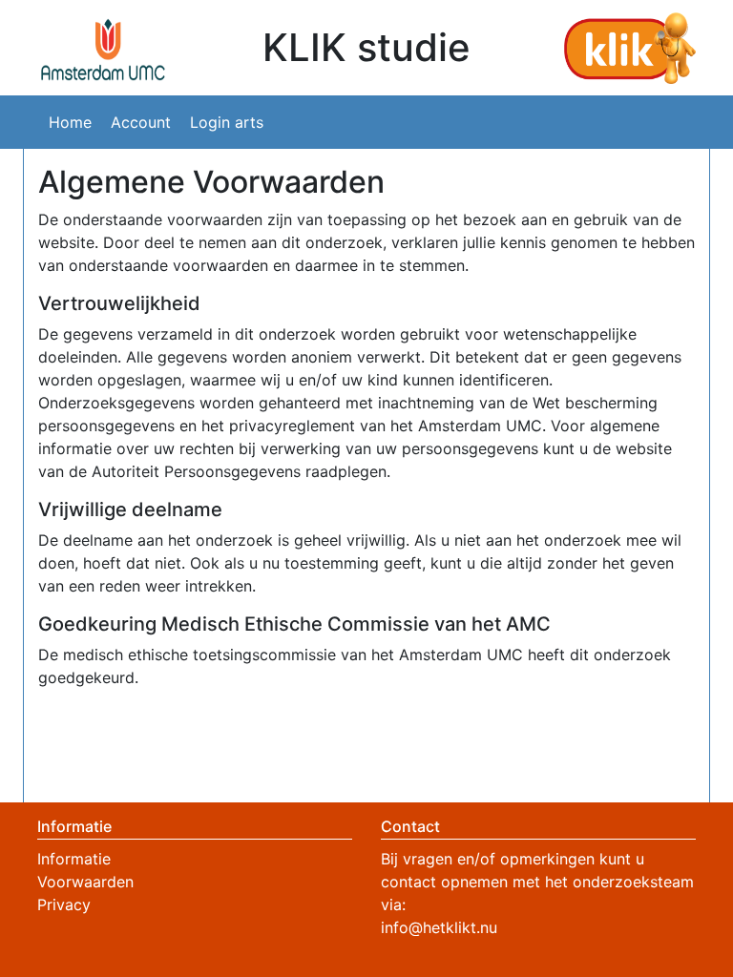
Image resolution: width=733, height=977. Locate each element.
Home (70, 122)
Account (141, 122)
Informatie (74, 858)
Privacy (64, 904)
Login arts (226, 122)
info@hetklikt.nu (439, 927)
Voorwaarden (85, 881)
